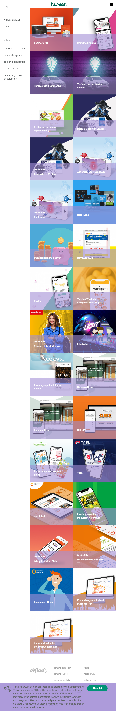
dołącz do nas (90, 680)
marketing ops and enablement (14, 77)
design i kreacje (12, 68)
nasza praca (89, 674)
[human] (60, 6)
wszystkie (12, 19)
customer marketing (15, 48)
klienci (86, 668)
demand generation (15, 61)
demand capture (13, 55)
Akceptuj (97, 688)
